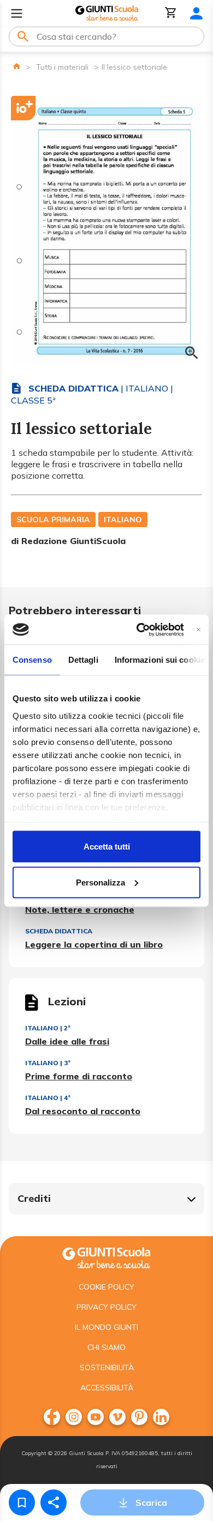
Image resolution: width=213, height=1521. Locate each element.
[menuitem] (52, 1417)
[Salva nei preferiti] (22, 1502)
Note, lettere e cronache (79, 909)
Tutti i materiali (62, 67)
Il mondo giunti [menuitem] (106, 1327)
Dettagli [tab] (83, 659)
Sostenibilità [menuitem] (107, 1367)
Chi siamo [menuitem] (106, 1347)
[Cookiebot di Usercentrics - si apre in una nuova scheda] (138, 629)
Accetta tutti (107, 846)
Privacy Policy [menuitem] (106, 1307)
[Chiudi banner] (198, 629)
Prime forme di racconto (78, 1076)
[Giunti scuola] (106, 1256)
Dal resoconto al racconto (82, 1110)
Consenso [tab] (32, 659)
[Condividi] (53, 1502)
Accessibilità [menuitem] (106, 1387)
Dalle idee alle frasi (67, 1041)
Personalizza (100, 882)
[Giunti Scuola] (106, 13)
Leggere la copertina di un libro (94, 944)
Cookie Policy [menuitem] (106, 1287)
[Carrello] (170, 13)
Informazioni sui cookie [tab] (160, 659)
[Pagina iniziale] (16, 66)
